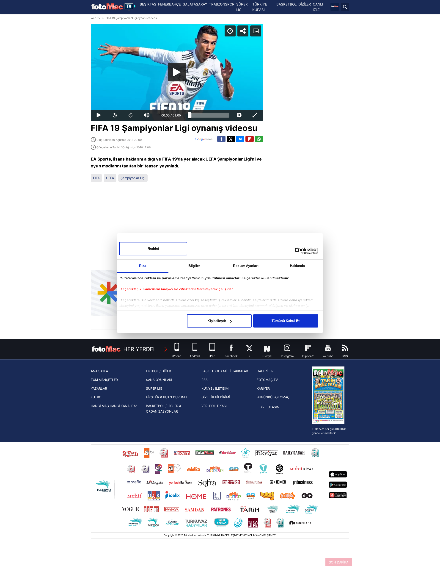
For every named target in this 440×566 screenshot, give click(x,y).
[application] (177, 72)
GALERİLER (265, 371)
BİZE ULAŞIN (269, 407)
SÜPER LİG (154, 388)
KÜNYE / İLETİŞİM (214, 388)
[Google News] (204, 139)
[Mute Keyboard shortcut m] (147, 115)
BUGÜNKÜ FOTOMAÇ (273, 397)
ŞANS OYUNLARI (159, 380)
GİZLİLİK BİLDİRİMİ (215, 397)
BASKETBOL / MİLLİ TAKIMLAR (224, 371)
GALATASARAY (195, 4)
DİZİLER (304, 4)
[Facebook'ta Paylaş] (221, 139)
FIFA (96, 178)
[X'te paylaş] (231, 139)
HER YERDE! (139, 349)
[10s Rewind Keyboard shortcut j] (115, 115)
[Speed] (230, 30)
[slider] (209, 115)
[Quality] (239, 115)
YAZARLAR (99, 388)
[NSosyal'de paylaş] (240, 139)
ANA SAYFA (99, 371)
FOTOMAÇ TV (267, 380)
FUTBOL (97, 397)
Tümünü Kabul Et (286, 321)
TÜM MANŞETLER (104, 380)
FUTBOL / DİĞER (158, 371)
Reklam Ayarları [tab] (245, 266)
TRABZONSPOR (221, 4)
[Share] (242, 30)
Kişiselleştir (216, 321)
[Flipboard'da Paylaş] (249, 139)
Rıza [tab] (142, 266)
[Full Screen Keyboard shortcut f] (255, 115)
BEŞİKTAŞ (148, 4)
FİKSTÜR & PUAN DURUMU (166, 397)
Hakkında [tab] (297, 266)
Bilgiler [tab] (194, 266)
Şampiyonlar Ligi (133, 178)
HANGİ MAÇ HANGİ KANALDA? (114, 406)
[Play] (177, 72)
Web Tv (95, 18)
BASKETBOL (286, 4)
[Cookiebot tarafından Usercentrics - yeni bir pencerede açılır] (298, 250)
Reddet (153, 248)
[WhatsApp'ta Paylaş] (259, 139)
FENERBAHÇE (169, 4)
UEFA (110, 178)
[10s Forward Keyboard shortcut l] (131, 115)
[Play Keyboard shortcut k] (99, 115)
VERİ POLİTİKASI (214, 406)
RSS (204, 380)
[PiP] (255, 30)
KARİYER (263, 388)
